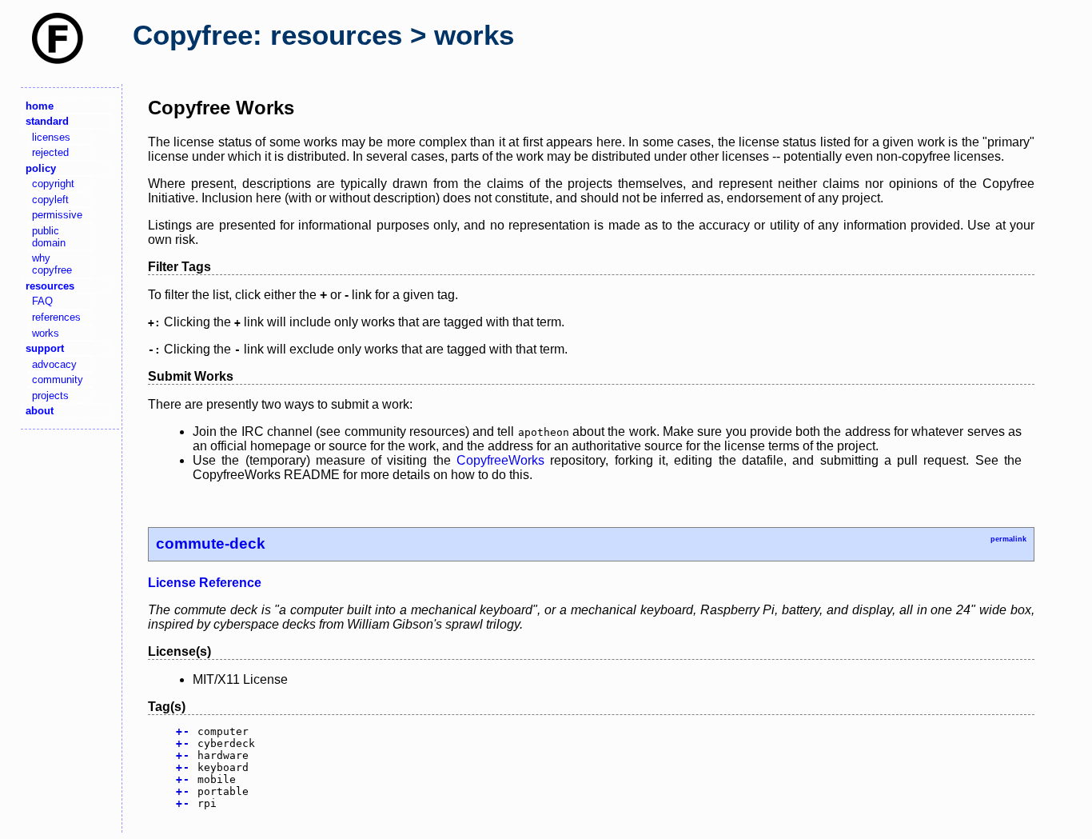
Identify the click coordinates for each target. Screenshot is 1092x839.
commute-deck (210, 543)
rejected (50, 152)
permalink (1008, 539)
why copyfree (52, 264)
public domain (49, 237)
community (57, 380)
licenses (51, 137)
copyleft (50, 200)
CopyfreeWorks (500, 460)
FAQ (42, 301)
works (45, 333)
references (56, 317)
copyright (53, 184)
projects (50, 396)
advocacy (54, 364)
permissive (57, 215)
